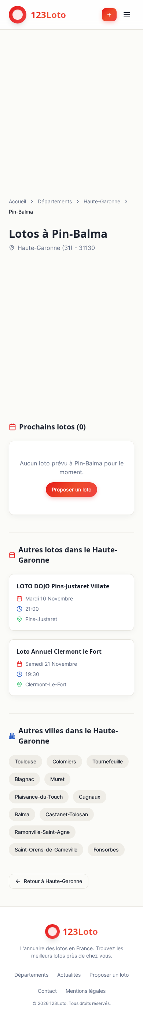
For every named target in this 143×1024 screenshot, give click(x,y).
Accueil (17, 201)
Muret (57, 779)
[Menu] (127, 14)
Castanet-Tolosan (66, 814)
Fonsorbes (106, 849)
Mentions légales (86, 991)
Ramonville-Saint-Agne (42, 832)
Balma (22, 814)
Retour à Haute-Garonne (53, 881)
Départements (55, 201)
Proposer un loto (71, 489)
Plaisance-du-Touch (39, 797)
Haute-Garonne (102, 201)
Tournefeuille (107, 761)
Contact (47, 991)
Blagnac (24, 779)
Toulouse (25, 761)
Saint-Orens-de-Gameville (46, 849)
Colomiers (64, 761)
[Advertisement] (71, 105)
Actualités (69, 975)
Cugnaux (89, 797)
